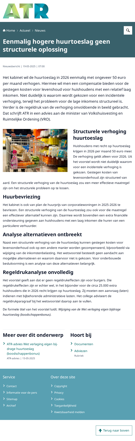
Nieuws (40, 30)
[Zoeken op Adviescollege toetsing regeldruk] (128, 30)
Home (10, 30)
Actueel (25, 30)
